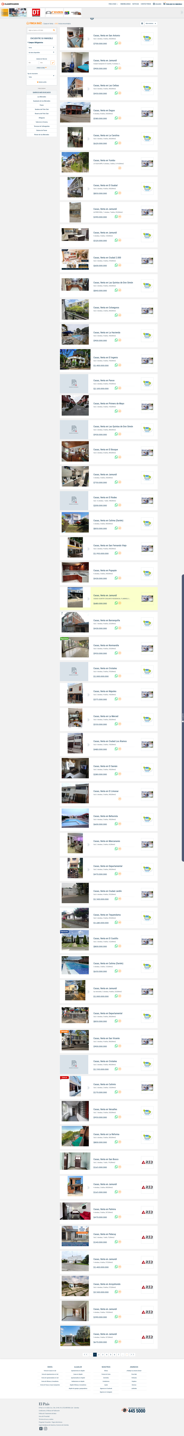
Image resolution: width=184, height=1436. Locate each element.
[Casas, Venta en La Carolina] (75, 137)
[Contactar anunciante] (119, 44)
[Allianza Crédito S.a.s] (174, 12)
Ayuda (106, 1385)
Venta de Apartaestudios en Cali (49, 1378)
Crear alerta (42, 82)
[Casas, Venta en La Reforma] (75, 1136)
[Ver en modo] (142, 23)
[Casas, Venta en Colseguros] (75, 309)
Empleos (134, 1381)
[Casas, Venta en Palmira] (75, 1211)
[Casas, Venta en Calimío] (75, 1086)
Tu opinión (183, 716)
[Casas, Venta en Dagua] (75, 112)
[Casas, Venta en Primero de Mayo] (75, 405)
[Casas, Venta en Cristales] (75, 671)
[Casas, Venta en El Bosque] (75, 451)
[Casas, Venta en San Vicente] (75, 1040)
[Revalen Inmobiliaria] (101, 12)
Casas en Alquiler (78, 1374)
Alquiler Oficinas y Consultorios (78, 1385)
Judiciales (134, 1388)
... (122, 1355)
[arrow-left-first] (85, 1355)
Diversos (134, 1385)
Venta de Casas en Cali (50, 1370)
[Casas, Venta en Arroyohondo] (75, 1286)
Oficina (106, 1370)
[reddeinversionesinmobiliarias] (147, 1162)
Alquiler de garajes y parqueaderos (78, 1388)
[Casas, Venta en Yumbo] (75, 162)
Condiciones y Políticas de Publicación (49, 1411)
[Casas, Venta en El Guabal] (75, 187)
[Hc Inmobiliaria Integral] (137, 12)
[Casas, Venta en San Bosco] (75, 1161)
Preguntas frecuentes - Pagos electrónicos (50, 1422)
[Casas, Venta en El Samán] (75, 768)
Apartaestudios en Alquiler (78, 1378)
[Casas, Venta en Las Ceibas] (75, 87)
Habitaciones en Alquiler (77, 1381)
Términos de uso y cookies (46, 1419)
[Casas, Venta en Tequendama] (75, 918)
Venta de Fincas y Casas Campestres (50, 1385)
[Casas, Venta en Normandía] (75, 647)
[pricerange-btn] (53, 63)
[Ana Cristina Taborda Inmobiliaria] (28, 12)
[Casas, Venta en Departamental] (75, 868)
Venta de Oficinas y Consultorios (49, 1381)
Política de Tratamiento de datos (47, 1413)
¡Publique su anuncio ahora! (134, 1370)
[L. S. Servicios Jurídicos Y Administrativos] (64, 12)
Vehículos (134, 1378)
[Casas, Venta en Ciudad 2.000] (75, 259)
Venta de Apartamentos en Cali (50, 1374)
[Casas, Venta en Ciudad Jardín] (75, 893)
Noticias (135, 4)
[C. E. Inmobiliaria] (9, 12)
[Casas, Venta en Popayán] (75, 572)
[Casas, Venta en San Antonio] (75, 37)
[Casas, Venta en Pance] (75, 383)
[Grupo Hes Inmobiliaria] (46, 12)
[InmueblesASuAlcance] (147, 38)
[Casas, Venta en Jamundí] (75, 62)
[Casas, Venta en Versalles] (75, 1111)
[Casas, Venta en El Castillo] (75, 940)
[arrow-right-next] (127, 1354)
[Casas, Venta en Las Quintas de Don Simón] (75, 284)
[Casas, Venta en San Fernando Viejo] (75, 547)
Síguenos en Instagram (106, 1392)
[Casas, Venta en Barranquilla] (75, 622)
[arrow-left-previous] (91, 1354)
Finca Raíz (113, 4)
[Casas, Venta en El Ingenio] (75, 359)
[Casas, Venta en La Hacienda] (75, 334)
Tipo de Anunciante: (32, 73)
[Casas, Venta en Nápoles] (75, 693)
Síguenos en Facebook (106, 1388)
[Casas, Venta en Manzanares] (75, 843)
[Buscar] (54, 30)
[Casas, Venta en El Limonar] (75, 793)
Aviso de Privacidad (44, 1416)
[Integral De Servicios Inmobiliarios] (119, 12)
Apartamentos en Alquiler (78, 1370)
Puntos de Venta (106, 1374)
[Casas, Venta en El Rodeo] (75, 500)
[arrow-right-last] (132, 1355)
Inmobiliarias (125, 4)
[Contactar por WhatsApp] (116, 44)
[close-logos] (92, 18)
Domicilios (106, 1378)
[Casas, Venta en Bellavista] (75, 818)
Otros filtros (41, 68)
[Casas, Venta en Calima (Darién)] (75, 522)
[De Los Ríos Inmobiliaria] (83, 12)
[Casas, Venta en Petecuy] (75, 1236)
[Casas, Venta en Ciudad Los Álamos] (75, 743)
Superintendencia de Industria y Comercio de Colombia (54, 1425)
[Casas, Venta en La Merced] (75, 718)
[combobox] (41, 30)
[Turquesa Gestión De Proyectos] (156, 12)
